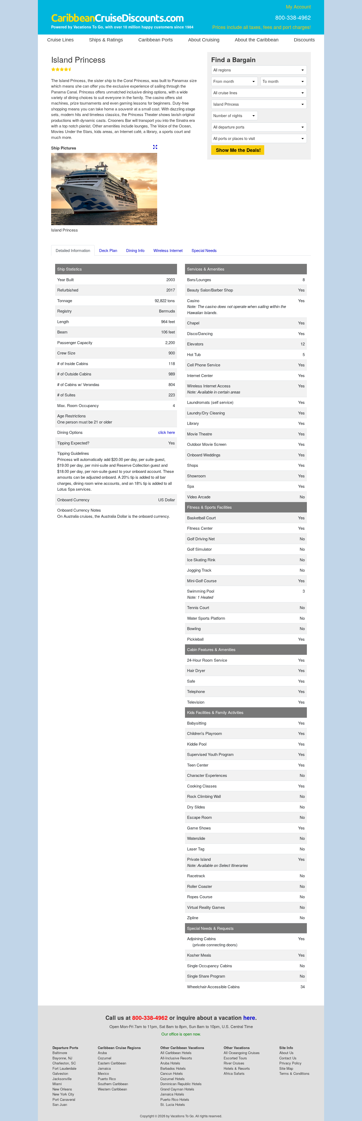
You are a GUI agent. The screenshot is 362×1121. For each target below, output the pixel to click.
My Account (298, 6)
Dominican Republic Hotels (181, 1083)
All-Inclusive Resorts (176, 1057)
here (249, 1017)
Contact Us (288, 1057)
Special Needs (204, 250)
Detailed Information (73, 250)
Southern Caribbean (113, 1083)
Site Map (286, 1068)
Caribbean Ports (155, 39)
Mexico (103, 1073)
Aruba (102, 1052)
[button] (59, 189)
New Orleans (62, 1089)
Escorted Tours (235, 1057)
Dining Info (135, 250)
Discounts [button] (304, 39)
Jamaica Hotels (172, 1094)
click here (166, 432)
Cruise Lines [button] (60, 39)
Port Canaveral (63, 1099)
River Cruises (234, 1063)
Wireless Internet (168, 250)
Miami (57, 1083)
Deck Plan (108, 250)
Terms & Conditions (294, 1073)
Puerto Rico (107, 1078)
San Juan (59, 1104)
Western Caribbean (112, 1089)
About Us (286, 1052)
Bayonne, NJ (62, 1057)
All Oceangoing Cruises (242, 1052)
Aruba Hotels (170, 1063)
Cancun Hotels (171, 1073)
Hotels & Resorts (237, 1068)
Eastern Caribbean (112, 1063)
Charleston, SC (64, 1063)
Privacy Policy (290, 1063)
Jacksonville (62, 1078)
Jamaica (104, 1068)
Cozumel (104, 1057)
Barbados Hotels (173, 1068)
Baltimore (59, 1052)
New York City (63, 1094)
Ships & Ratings (106, 39)
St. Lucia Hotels (172, 1104)
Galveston (60, 1073)
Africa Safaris (234, 1073)
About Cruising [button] (203, 39)
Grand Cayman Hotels (177, 1089)
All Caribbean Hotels (176, 1052)
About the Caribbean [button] (257, 39)
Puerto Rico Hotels (174, 1099)
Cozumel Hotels (172, 1078)
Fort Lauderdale (64, 1068)
